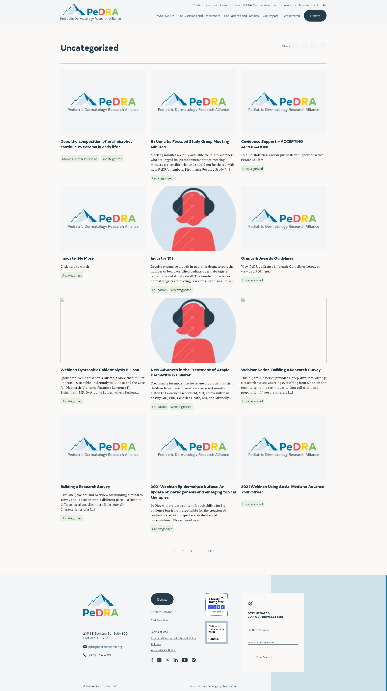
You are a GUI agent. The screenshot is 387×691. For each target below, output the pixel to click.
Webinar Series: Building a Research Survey (272, 300)
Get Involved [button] (160, 620)
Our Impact (271, 15)
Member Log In (309, 5)
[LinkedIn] (313, 45)
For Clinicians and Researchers (199, 15)
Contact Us (288, 5)
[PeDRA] (90, 12)
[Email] (323, 45)
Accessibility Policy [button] (163, 650)
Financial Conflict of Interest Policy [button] (173, 638)
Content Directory (205, 5)
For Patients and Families (241, 15)
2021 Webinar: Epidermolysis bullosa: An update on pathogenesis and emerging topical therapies (188, 419)
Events (225, 5)
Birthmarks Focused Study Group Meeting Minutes (187, 71)
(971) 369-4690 (99, 655)
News (236, 5)
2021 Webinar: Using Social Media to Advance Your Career (283, 417)
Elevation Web (229, 686)
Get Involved (291, 15)
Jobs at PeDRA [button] (161, 611)
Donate (315, 15)
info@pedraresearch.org (105, 646)
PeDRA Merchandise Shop (260, 5)
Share (286, 46)
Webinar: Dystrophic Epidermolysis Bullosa (91, 300)
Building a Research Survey (79, 417)
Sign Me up (264, 657)
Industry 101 (160, 188)
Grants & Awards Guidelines (261, 188)
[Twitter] (304, 45)
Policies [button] (156, 644)
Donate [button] (162, 599)
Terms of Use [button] (159, 631)
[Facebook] (295, 45)
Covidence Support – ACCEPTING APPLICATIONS (277, 71)
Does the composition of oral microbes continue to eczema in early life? (102, 73)
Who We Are (165, 15)
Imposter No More (73, 188)
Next (210, 551)
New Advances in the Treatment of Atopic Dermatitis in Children (191, 302)
